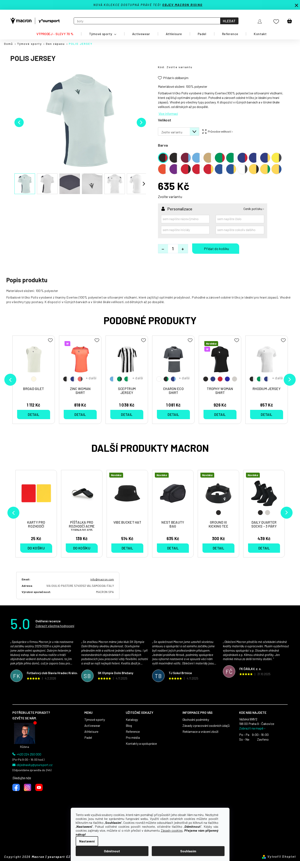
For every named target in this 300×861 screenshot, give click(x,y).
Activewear (92, 725)
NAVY (213, 379)
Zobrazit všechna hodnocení (54, 626)
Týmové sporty (94, 719)
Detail (127, 548)
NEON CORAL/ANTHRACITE (80, 379)
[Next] (287, 513)
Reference (133, 731)
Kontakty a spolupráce (141, 743)
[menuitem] (54, 34)
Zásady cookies (172, 830)
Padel (88, 737)
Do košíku (215, 248)
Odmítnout (112, 851)
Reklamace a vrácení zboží (200, 731)
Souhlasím (188, 851)
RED (220, 379)
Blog (129, 725)
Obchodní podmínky (195, 719)
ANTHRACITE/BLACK (158, 379)
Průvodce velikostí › (220, 131)
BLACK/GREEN (166, 379)
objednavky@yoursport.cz (34, 765)
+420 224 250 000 (28, 754)
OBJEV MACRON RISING (182, 5)
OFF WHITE (33, 379)
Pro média (133, 737)
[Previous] (13, 513)
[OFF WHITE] (33, 361)
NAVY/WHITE (73, 379)
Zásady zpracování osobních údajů (206, 725)
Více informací (168, 113)
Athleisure (91, 731)
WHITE (267, 512)
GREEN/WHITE (126, 379)
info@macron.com (102, 579)
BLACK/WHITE (65, 379)
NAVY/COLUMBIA (173, 379)
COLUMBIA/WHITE (112, 379)
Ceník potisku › (254, 208)
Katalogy (132, 719)
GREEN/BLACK (119, 379)
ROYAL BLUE (227, 379)
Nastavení (87, 841)
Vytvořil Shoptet (281, 856)
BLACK (218, 512)
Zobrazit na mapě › (252, 728)
